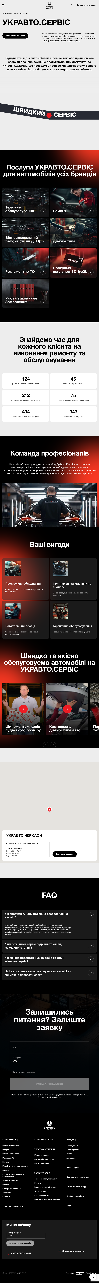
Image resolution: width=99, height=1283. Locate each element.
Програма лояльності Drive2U (47, 1199)
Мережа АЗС (8, 1158)
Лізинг (69, 1154)
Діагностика (40, 1191)
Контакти (6, 1197)
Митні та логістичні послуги (15, 1166)
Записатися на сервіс (15, 35)
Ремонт (37, 1183)
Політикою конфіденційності (49, 1097)
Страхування (72, 1146)
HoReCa (5, 1170)
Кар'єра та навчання (11, 1189)
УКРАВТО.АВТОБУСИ (43, 1140)
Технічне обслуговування (45, 1179)
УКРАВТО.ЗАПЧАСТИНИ (12, 1206)
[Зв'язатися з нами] (92, 1276)
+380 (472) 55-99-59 (14, 849)
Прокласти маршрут (65, 854)
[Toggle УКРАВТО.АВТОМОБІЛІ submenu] (57, 1149)
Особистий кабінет (75, 1196)
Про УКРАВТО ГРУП (11, 1146)
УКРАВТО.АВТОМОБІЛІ (44, 1149)
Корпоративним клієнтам (78, 1177)
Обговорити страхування (72, 1251)
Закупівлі (6, 1193)
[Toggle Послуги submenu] (76, 1140)
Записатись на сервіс (86, 5)
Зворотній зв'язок (10, 1180)
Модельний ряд (41, 1155)
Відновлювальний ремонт (46, 1187)
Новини (5, 1184)
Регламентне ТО (42, 1195)
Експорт (6, 1162)
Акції (69, 1206)
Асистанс (71, 1158)
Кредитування (73, 1150)
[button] (23, 709)
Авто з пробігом (41, 1163)
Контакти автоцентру (76, 1187)
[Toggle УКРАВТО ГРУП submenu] (18, 1140)
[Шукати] (72, 5)
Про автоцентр (73, 1168)
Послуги (70, 1140)
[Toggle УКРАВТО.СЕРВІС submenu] (52, 1173)
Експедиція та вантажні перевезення (13, 1175)
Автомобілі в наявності (44, 1159)
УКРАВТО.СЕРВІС (42, 1173)
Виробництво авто (10, 1154)
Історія (5, 1150)
